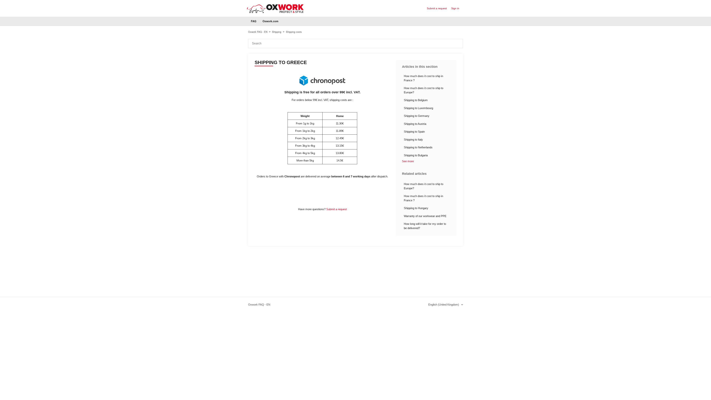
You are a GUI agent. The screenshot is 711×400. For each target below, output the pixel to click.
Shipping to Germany (416, 115)
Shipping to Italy (413, 139)
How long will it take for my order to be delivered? (425, 226)
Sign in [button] (455, 8)
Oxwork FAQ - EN (257, 32)
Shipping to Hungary (416, 208)
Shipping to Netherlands (418, 147)
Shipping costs (294, 32)
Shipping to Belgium (416, 100)
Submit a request (437, 8)
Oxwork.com (270, 21)
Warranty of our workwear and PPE (425, 216)
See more (408, 161)
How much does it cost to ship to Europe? (423, 90)
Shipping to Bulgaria (416, 155)
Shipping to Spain (414, 131)
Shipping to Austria (415, 123)
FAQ (253, 21)
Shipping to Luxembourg (418, 108)
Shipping (276, 32)
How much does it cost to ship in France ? (423, 78)
